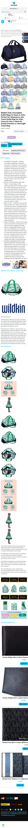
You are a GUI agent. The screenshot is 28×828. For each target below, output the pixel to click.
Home (2, 30)
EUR (25, 41)
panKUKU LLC (6, 813)
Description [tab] (6, 150)
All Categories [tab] (13, 8)
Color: (2, 131)
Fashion (7, 30)
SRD (25, 34)
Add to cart (11, 137)
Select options (23, 704)
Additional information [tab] (18, 150)
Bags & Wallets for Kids (15, 144)
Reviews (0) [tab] (6, 153)
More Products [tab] (15, 153)
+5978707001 (10, 15)
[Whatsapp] (3, 825)
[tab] (2, 21)
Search (25, 11)
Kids (11, 30)
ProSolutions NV (22, 813)
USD (25, 37)
